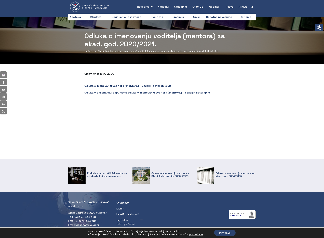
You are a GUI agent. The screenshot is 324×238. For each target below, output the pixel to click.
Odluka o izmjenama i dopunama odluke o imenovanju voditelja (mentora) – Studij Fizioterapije (147, 92)
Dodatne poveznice (219, 17)
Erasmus (178, 17)
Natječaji (163, 6)
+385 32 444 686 (85, 221)
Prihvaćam (225, 232)
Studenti (96, 17)
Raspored (143, 6)
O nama (246, 17)
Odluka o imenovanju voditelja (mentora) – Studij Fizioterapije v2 (127, 86)
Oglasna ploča (131, 51)
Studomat (180, 6)
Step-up (197, 6)
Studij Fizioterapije (108, 51)
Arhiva (243, 6)
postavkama (196, 234)
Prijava (229, 6)
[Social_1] (3, 74)
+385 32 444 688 (84, 217)
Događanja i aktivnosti (127, 17)
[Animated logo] (91, 7)
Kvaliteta (157, 17)
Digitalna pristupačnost (125, 222)
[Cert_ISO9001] (242, 215)
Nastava (75, 17)
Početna (89, 51)
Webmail (214, 6)
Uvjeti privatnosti (127, 214)
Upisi (196, 17)
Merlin (120, 208)
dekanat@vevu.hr (87, 225)
